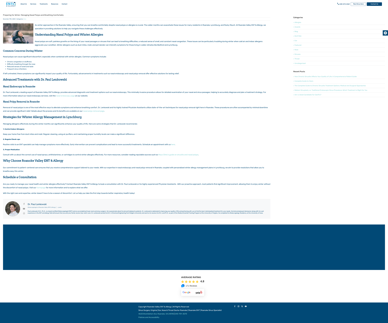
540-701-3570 (181, 314)
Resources (54, 4)
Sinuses (297, 54)
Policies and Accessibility (148, 317)
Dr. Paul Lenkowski (37, 204)
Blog (296, 31)
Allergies (298, 22)
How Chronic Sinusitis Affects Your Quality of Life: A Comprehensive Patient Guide (326, 76)
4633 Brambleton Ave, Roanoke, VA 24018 (156, 314)
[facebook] (235, 306)
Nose (24, 19)
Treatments (44, 4)
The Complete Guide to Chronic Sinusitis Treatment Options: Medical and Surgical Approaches (330, 86)
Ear (296, 41)
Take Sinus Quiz (358, 4)
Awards (297, 27)
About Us (24, 4)
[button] (385, 33)
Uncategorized (300, 63)
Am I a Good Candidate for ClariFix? (308, 95)
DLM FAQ (298, 36)
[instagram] (238, 306)
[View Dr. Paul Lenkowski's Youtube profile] (24, 208)
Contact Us (374, 4)
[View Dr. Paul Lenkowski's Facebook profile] (24, 204)
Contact (64, 4)
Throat (297, 59)
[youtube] (246, 306)
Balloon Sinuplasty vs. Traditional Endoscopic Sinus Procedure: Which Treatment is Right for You (331, 90)
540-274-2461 (345, 4)
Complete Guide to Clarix (304, 81)
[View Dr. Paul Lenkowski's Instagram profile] (24, 213)
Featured (298, 45)
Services (33, 4)
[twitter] (242, 306)
